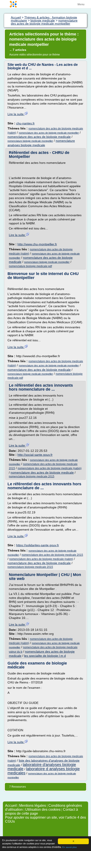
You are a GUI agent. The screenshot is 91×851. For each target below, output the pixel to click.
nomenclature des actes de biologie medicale (39, 136)
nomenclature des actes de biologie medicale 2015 (52, 554)
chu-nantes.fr (25, 123)
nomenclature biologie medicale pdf (30, 266)
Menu (81, 4)
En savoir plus (69, 847)
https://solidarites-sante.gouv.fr (37, 545)
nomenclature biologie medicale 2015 (31, 476)
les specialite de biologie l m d (45, 655)
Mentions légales (32, 805)
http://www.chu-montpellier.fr (37, 244)
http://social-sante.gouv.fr (35, 454)
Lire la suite (16, 114)
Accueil (11, 805)
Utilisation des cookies (43, 809)
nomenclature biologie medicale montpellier (30, 141)
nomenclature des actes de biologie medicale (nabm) (50, 468)
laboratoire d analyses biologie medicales (44, 771)
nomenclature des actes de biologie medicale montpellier (49, 132)
